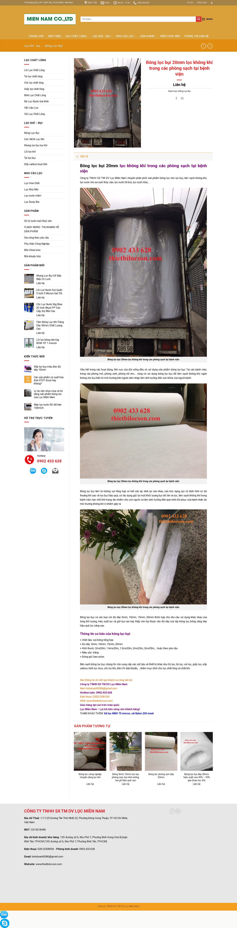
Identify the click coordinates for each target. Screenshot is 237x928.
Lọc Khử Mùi (31, 189)
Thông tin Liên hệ (196, 36)
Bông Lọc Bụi (54, 46)
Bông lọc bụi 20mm (99, 165)
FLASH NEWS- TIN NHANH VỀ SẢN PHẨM (41, 229)
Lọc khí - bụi (32, 46)
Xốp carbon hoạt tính (35, 164)
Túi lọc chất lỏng (33, 76)
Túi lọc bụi (30, 157)
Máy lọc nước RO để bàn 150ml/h (47, 406)
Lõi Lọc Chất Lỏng (34, 70)
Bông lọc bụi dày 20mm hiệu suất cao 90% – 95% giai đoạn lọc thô (196, 777)
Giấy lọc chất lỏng (34, 89)
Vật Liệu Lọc (31, 107)
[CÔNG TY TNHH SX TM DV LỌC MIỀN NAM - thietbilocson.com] (50, 19)
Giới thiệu (54, 36)
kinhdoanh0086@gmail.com (47, 856)
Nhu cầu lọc (125, 36)
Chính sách (202, 2)
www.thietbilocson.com (49, 864)
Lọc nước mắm (32, 195)
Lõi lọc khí (30, 151)
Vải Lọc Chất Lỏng (34, 113)
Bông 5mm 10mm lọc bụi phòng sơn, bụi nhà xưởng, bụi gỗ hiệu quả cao (125, 777)
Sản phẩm (147, 36)
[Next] (212, 762)
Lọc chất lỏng (75, 36)
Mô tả (84, 156)
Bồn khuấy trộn (32, 256)
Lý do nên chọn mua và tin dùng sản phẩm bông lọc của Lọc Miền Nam (48, 394)
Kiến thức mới (170, 36)
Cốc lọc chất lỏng (34, 82)
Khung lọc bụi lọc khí (35, 145)
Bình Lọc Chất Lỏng (35, 95)
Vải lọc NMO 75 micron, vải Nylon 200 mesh (129, 713)
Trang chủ (36, 36)
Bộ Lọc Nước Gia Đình (36, 101)
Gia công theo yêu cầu (36, 237)
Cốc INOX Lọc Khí (34, 139)
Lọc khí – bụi (101, 36)
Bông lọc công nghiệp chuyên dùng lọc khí (90, 776)
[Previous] (74, 762)
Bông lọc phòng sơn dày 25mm (161, 776)
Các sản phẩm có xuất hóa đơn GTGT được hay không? (49, 380)
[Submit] (198, 19)
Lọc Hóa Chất (32, 183)
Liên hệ (40, 283)
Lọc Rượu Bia (31, 201)
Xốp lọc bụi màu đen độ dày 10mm (47, 368)
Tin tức (190, 2)
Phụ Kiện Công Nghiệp (36, 243)
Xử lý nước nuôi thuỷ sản (38, 220)
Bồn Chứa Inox (32, 250)
